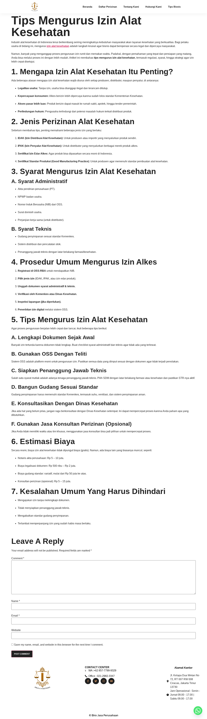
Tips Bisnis (174, 6)
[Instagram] (104, 681)
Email (15, 615)
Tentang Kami (131, 6)
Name (15, 601)
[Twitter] (96, 681)
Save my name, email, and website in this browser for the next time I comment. (58, 644)
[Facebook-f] (88, 681)
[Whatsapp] (198, 710)
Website (16, 630)
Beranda (87, 6)
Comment (17, 558)
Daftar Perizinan (108, 6)
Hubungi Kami (153, 6)
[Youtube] (111, 681)
